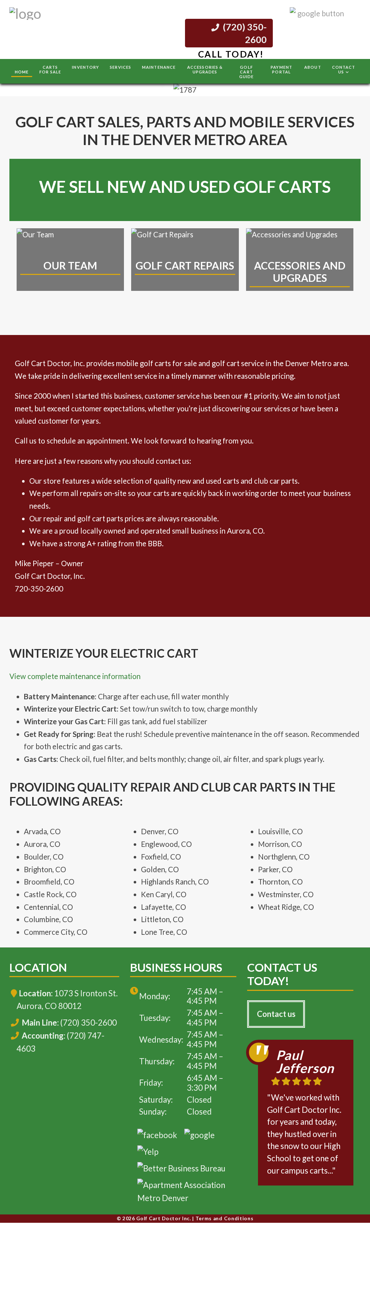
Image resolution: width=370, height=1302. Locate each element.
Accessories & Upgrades (205, 69)
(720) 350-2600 (244, 33)
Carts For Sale (50, 69)
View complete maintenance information (75, 676)
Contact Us (344, 69)
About (312, 67)
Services (120, 67)
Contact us (276, 1014)
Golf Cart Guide (246, 72)
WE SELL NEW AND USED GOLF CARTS (185, 186)
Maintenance (159, 67)
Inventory (85, 67)
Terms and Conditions (224, 1218)
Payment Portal (281, 69)
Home (22, 71)
